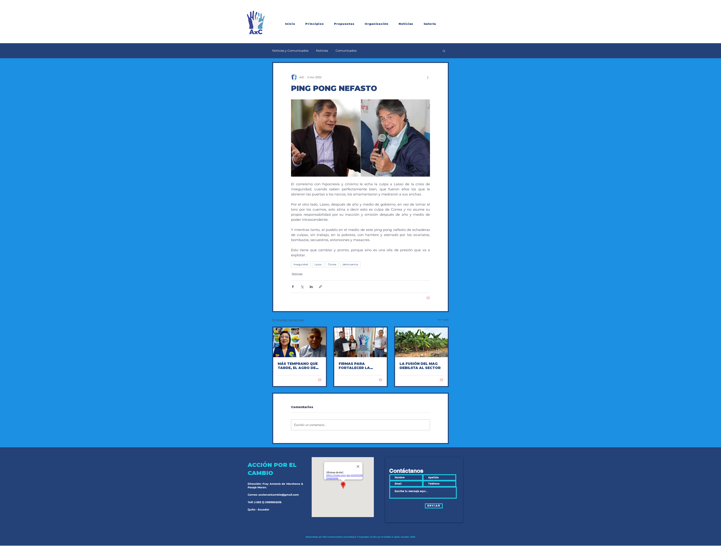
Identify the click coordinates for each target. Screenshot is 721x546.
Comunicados (346, 50)
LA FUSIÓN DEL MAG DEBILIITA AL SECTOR (420, 366)
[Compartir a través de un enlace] (320, 286)
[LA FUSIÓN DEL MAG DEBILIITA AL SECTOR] (421, 342)
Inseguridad (300, 264)
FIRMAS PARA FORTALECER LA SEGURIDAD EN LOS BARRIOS (357, 366)
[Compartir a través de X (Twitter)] (302, 286)
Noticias (322, 50)
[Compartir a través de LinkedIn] (311, 286)
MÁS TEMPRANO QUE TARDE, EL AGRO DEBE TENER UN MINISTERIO (299, 366)
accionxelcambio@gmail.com (278, 494)
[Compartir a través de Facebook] (293, 286)
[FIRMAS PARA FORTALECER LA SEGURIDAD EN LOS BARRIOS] (360, 342)
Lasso (318, 264)
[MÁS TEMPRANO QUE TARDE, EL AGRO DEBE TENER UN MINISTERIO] (299, 342)
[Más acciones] (427, 77)
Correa (332, 264)
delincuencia (350, 264)
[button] (444, 50)
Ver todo (443, 319)
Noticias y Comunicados (290, 50)
